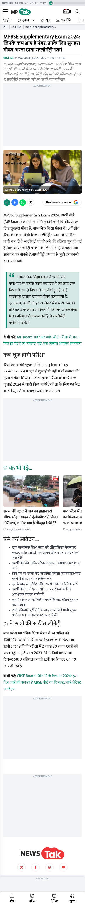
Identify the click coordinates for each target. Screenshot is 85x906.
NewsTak (7, 2)
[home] (42, 853)
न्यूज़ (47, 20)
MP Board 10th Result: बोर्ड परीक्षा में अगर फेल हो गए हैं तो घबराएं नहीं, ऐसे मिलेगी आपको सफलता (42, 340)
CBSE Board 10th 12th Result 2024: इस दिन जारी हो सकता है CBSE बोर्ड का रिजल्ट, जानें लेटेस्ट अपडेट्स (42, 682)
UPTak (33, 2)
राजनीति (66, 20)
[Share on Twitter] (30, 202)
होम (9, 20)
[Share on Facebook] (14, 202)
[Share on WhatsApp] (22, 202)
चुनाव (25, 20)
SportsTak (21, 2)
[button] (31, 491)
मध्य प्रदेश (16, 27)
